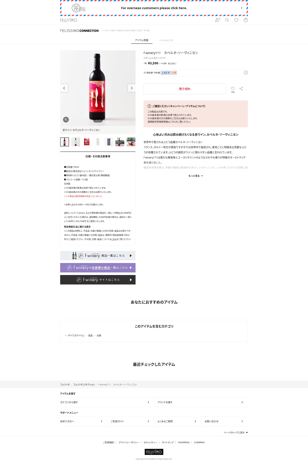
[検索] (227, 20)
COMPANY (199, 442)
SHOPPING (183, 442)
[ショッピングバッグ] (245, 20)
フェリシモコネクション (84, 384)
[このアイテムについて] (246, 73)
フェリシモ (65, 384)
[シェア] (241, 89)
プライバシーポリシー (129, 442)
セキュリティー (150, 442)
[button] (132, 88)
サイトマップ (168, 442)
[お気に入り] (236, 20)
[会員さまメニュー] (217, 20)
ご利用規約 (108, 442)
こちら (173, 121)
